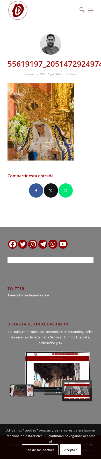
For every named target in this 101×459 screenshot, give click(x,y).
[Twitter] (22, 244)
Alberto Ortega (66, 74)
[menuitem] (79, 10)
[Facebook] (12, 244)
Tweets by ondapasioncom (28, 295)
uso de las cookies (40, 450)
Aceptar (70, 450)
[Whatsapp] (52, 244)
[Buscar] (79, 10)
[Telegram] (42, 244)
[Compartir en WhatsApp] (66, 190)
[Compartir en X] (51, 190)
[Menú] (90, 10)
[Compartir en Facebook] (36, 190)
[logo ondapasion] (42, 10)
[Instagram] (32, 244)
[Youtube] (63, 244)
